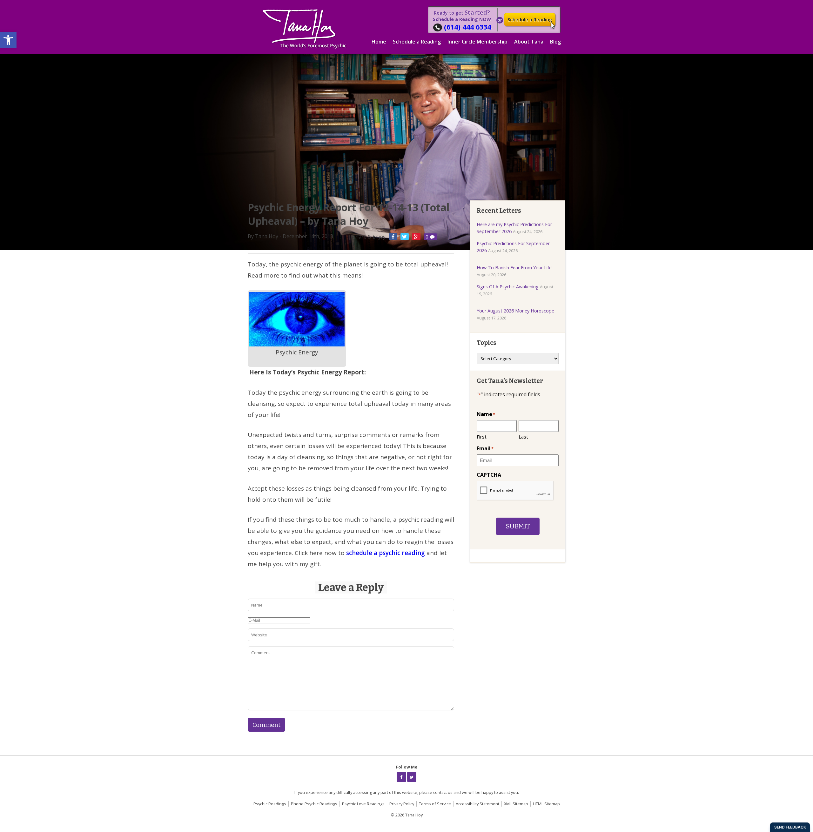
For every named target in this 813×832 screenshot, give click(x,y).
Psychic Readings (269, 804)
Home (379, 41)
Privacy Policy (401, 804)
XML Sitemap (516, 804)
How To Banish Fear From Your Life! (515, 268)
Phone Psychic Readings (314, 804)
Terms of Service (435, 804)
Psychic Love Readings (363, 804)
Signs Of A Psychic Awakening (508, 287)
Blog (555, 41)
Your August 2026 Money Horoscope (515, 311)
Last (523, 436)
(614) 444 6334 (467, 26)
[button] (8, 40)
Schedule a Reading (529, 20)
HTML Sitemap (546, 804)
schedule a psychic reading (386, 553)
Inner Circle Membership (477, 41)
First (482, 436)
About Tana (528, 41)
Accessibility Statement (477, 804)
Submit (518, 526)
